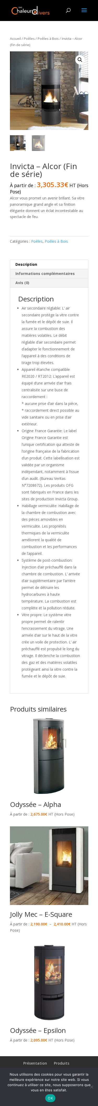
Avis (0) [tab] (22, 282)
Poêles (29, 38)
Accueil (15, 38)
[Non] (91, 1086)
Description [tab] (26, 264)
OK (50, 1098)
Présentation (35, 1063)
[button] (80, 59)
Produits (61, 1063)
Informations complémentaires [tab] (45, 273)
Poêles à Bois (48, 38)
